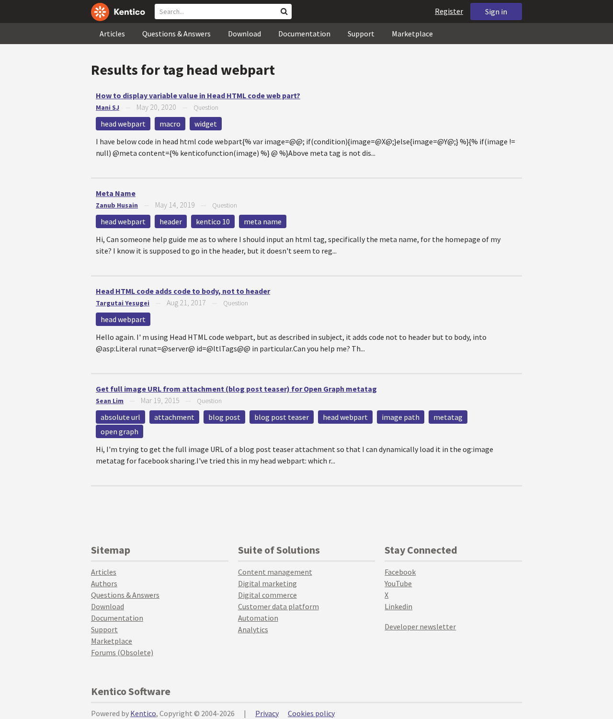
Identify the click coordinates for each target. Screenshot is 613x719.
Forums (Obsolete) (122, 652)
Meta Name (116, 193)
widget (205, 123)
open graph (119, 431)
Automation (258, 618)
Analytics (253, 629)
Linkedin (398, 606)
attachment (174, 417)
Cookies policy (311, 713)
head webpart (123, 123)
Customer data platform (278, 606)
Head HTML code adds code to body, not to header (183, 291)
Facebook (400, 572)
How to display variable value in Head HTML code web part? (198, 95)
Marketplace (412, 33)
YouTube (398, 583)
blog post (224, 417)
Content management (275, 572)
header (170, 221)
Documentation (304, 33)
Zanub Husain (117, 205)
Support (361, 33)
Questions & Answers (176, 33)
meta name (263, 221)
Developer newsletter (420, 626)
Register (449, 11)
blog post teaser (281, 417)
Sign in (496, 11)
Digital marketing (267, 583)
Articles (112, 33)
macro (170, 123)
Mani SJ (107, 107)
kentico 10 (213, 221)
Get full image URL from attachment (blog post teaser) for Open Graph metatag (236, 389)
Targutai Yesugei (122, 303)
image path (401, 417)
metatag (448, 417)
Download (244, 33)
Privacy (267, 713)
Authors (104, 583)
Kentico (143, 713)
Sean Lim (110, 400)
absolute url (120, 417)
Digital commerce (267, 595)
